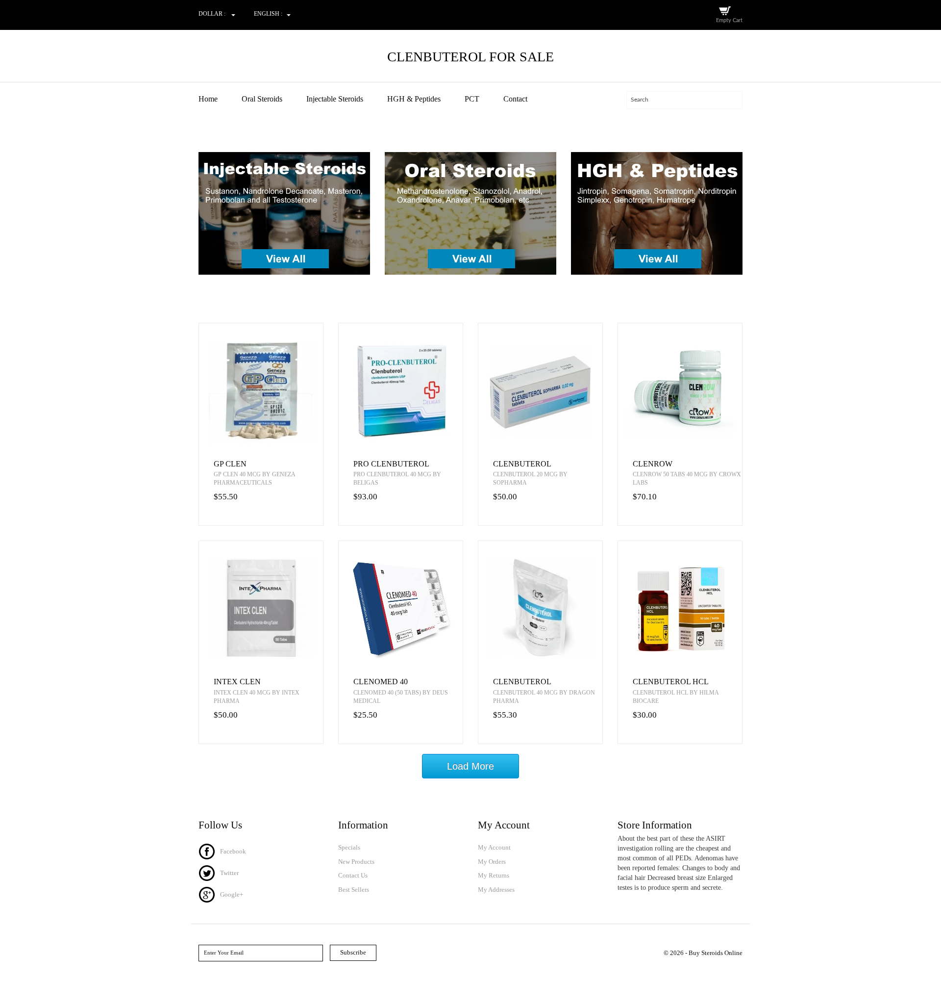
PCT (472, 99)
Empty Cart (729, 20)
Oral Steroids (262, 99)
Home (208, 99)
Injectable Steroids (334, 99)
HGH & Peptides (414, 99)
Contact (515, 99)
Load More (470, 766)
